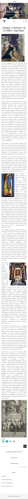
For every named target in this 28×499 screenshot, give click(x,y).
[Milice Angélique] (4, 21)
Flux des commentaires (7, 483)
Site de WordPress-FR (7, 486)
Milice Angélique (14, 9)
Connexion (4, 476)
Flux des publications (6, 479)
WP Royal (18, 496)
